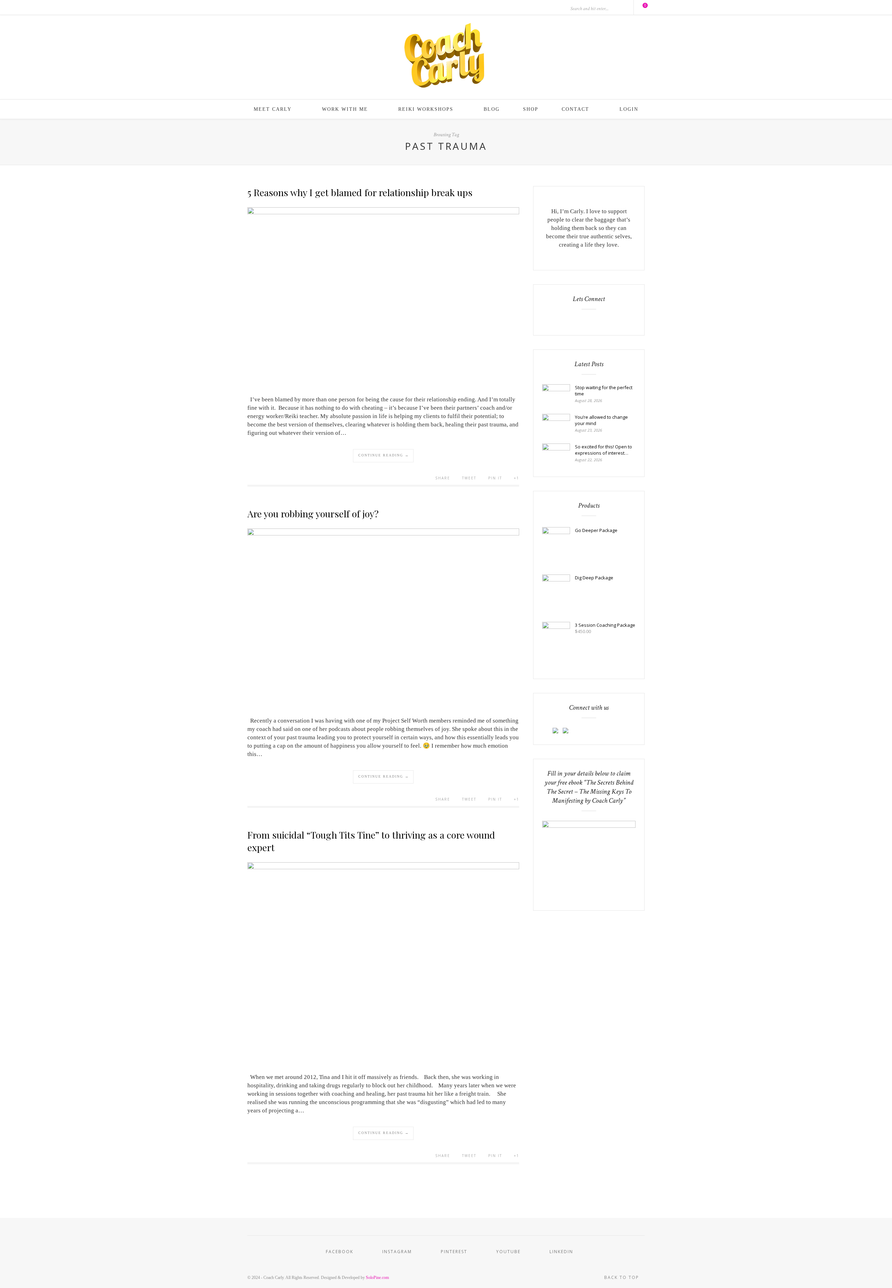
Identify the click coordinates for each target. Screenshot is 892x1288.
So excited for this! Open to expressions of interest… (603, 450)
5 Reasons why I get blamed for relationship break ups (359, 192)
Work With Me (345, 109)
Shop (530, 109)
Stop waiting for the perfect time (603, 390)
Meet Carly (273, 109)
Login (629, 109)
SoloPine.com (377, 1277)
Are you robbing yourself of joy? (313, 513)
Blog (492, 109)
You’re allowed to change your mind (601, 420)
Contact (575, 109)
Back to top (622, 1277)
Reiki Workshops (425, 109)
